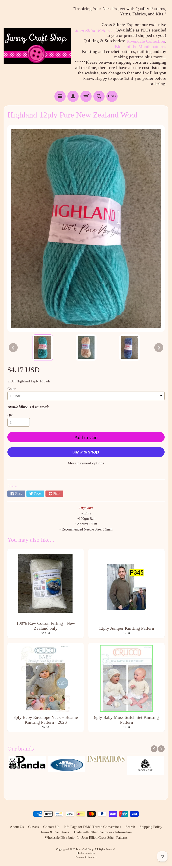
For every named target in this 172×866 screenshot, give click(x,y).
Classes (33, 827)
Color (11, 389)
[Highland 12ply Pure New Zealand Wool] (42, 347)
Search (130, 827)
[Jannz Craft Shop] (37, 46)
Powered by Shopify (86, 857)
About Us (17, 827)
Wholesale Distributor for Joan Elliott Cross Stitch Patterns (86, 837)
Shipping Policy (151, 827)
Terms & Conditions (54, 832)
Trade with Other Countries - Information (102, 832)
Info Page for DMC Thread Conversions (92, 827)
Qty (10, 415)
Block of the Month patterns (140, 46)
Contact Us (51, 827)
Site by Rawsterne (86, 853)
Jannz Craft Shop (85, 849)
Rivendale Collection (146, 41)
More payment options (86, 463)
